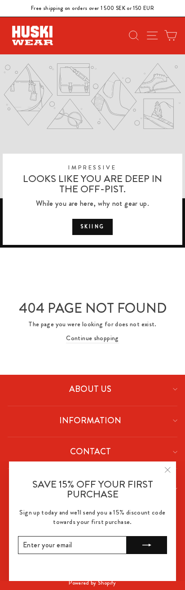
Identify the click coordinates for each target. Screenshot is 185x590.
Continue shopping (92, 338)
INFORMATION (90, 420)
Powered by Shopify (92, 583)
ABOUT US (90, 389)
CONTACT (90, 451)
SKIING (92, 226)
